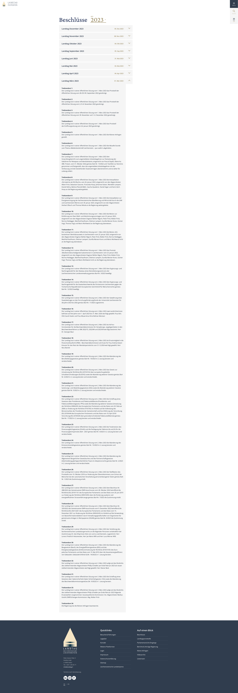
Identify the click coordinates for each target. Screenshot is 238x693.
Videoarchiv (141, 655)
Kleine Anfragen (142, 651)
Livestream (141, 659)
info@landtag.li (68, 667)
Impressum (104, 655)
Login (102, 651)
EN (68, 684)
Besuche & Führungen (108, 635)
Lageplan (103, 639)
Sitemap (103, 663)
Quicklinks (106, 630)
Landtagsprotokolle (144, 639)
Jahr (92, 16)
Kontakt (103, 643)
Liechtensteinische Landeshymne (112, 667)
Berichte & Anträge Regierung (147, 647)
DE (64, 684)
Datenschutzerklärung (108, 659)
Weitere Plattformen (107, 647)
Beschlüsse (141, 635)
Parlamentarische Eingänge (146, 643)
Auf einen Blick (145, 630)
